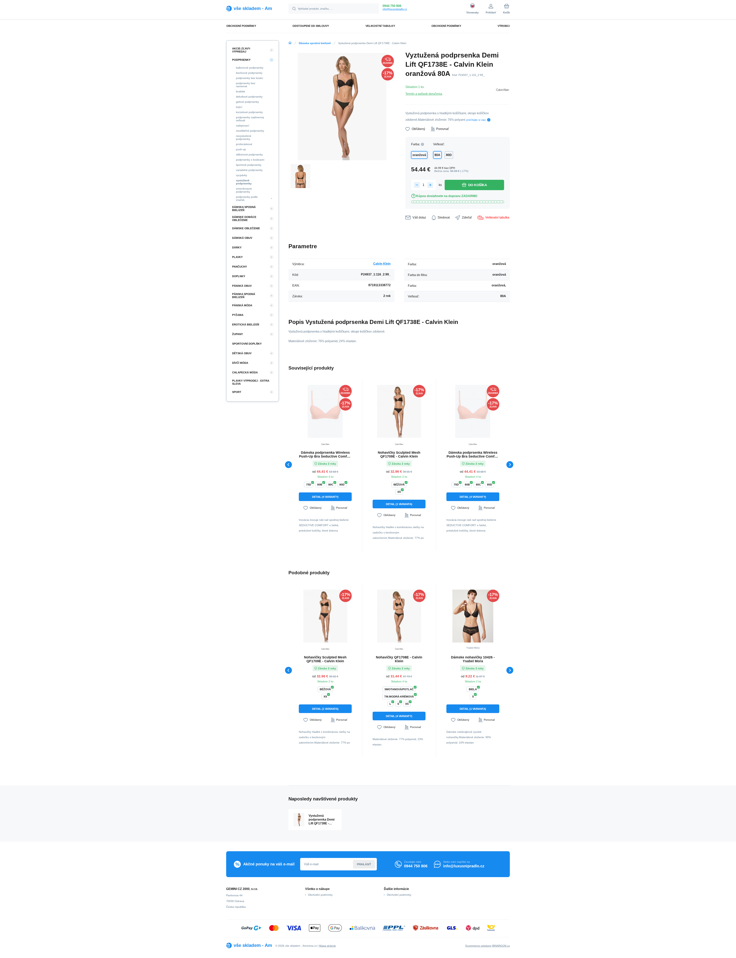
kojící (239, 106)
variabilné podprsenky (249, 170)
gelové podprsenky (247, 101)
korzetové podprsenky (249, 112)
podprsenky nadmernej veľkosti (250, 119)
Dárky (237, 247)
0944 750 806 (392, 5)
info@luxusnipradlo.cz (395, 9)
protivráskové (244, 144)
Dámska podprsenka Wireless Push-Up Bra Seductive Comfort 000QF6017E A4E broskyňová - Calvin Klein (325, 454)
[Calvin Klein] (502, 90)
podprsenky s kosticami (250, 159)
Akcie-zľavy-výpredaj (241, 50)
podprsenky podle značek (247, 198)
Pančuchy (239, 266)
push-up (241, 149)
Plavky (237, 257)
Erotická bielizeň (245, 324)
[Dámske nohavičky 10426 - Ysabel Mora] (472, 616)
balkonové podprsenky (249, 67)
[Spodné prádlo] (290, 42)
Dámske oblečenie (246, 228)
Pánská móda (242, 305)
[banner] (252, 8)
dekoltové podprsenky (249, 96)
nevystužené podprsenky (243, 137)
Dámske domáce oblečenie (244, 218)
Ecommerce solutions (478, 945)
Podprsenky (241, 59)
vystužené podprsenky (244, 182)
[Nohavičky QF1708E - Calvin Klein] (399, 616)
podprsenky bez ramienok (245, 85)
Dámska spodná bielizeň (315, 43)
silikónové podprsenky (249, 154)
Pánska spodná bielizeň (243, 295)
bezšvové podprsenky (249, 72)
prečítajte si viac (476, 119)
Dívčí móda (240, 362)
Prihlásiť (364, 864)
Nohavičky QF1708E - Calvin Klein (399, 659)
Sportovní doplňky (247, 343)
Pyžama (237, 314)
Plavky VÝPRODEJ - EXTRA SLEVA (250, 382)
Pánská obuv (242, 285)
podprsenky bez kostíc (249, 78)
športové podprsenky (248, 164)
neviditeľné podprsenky (250, 130)
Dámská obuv (242, 237)
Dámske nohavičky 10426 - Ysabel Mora (473, 659)
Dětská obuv (241, 353)
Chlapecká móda (245, 372)
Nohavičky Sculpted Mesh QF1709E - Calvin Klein (399, 454)
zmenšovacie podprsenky (244, 190)
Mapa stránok (327, 945)
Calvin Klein (382, 263)
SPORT (236, 392)
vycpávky (241, 175)
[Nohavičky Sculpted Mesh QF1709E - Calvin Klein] (399, 411)
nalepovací (242, 125)
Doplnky (238, 276)
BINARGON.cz (501, 945)
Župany (237, 334)
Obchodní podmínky (320, 894)
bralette (240, 91)
